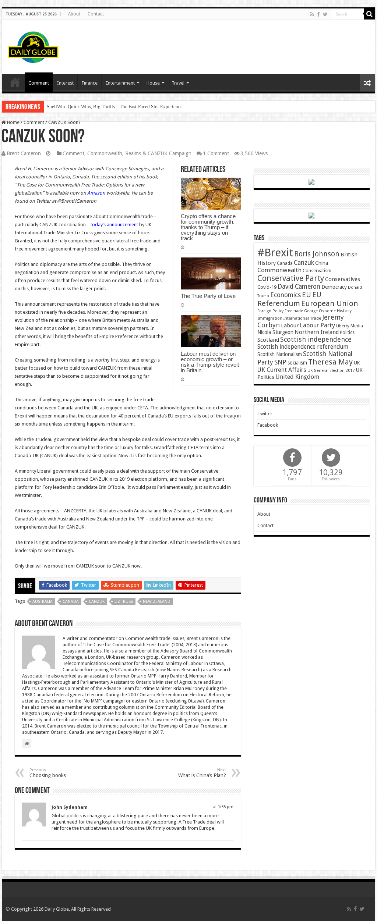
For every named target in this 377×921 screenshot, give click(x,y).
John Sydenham (70, 807)
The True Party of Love (208, 296)
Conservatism (317, 270)
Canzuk (97, 601)
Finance (90, 83)
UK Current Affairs (281, 369)
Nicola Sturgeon (275, 332)
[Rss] (312, 14)
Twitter (264, 413)
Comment (38, 83)
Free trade (294, 311)
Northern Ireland (317, 332)
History (344, 310)
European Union (329, 303)
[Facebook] (318, 14)
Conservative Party (290, 278)
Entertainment (120, 83)
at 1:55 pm (223, 806)
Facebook (267, 425)
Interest (65, 83)
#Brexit (275, 252)
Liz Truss (123, 601)
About (74, 14)
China (321, 263)
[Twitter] (325, 14)
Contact (96, 14)
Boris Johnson (316, 254)
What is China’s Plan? (202, 773)
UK (357, 363)
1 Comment (216, 153)
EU (306, 295)
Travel (178, 83)
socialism (297, 363)
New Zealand (156, 601)
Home (13, 122)
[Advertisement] (236, 43)
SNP (280, 362)
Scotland (268, 340)
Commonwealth (279, 270)
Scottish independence (316, 339)
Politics (347, 332)
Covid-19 (266, 287)
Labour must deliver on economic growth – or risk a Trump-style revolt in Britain (210, 362)
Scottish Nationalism (279, 354)
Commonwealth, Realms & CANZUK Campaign (139, 153)
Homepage (15, 82)
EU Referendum (289, 299)
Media (356, 325)
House (153, 83)
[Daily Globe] (33, 45)
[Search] (369, 13)
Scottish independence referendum (302, 346)
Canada (71, 601)
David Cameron (299, 286)
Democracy (334, 287)
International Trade (302, 318)
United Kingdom (297, 376)
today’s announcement (114, 224)
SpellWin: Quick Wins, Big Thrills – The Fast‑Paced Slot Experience (115, 106)
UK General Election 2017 (331, 370)
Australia (42, 601)
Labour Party (317, 325)
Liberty (342, 325)
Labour (290, 325)
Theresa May (330, 362)
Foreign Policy (270, 311)
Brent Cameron (24, 153)
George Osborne (320, 311)
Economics (285, 295)
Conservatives (342, 279)
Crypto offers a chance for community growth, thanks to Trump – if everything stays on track (208, 227)
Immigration (269, 318)
